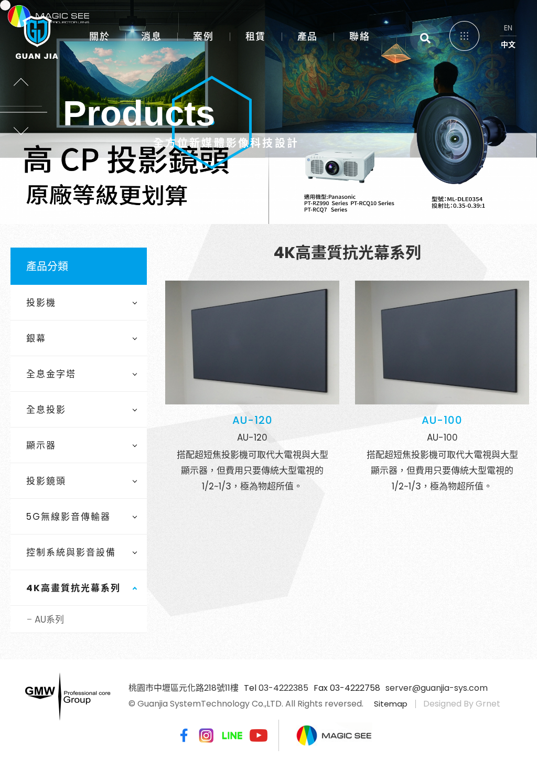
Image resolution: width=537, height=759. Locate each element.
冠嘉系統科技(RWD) (31, 34)
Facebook (182, 735)
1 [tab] (247, 176)
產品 (307, 36)
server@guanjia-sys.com (436, 688)
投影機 (41, 302)
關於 (99, 36)
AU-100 (442, 420)
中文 (508, 44)
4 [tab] (280, 176)
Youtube (258, 735)
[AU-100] (442, 343)
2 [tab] (258, 176)
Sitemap (390, 703)
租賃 (255, 36)
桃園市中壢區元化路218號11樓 (183, 688)
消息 (151, 36)
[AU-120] (252, 343)
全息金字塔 (51, 374)
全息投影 (46, 409)
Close (505, 31)
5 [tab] (291, 176)
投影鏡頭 (46, 481)
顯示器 (41, 445)
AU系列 (49, 619)
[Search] (425, 39)
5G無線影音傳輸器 (68, 516)
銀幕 (36, 338)
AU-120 (252, 420)
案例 (203, 36)
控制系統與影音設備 (71, 552)
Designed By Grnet (461, 704)
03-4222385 (283, 688)
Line (232, 735)
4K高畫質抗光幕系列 (73, 588)
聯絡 (359, 36)
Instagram (206, 735)
